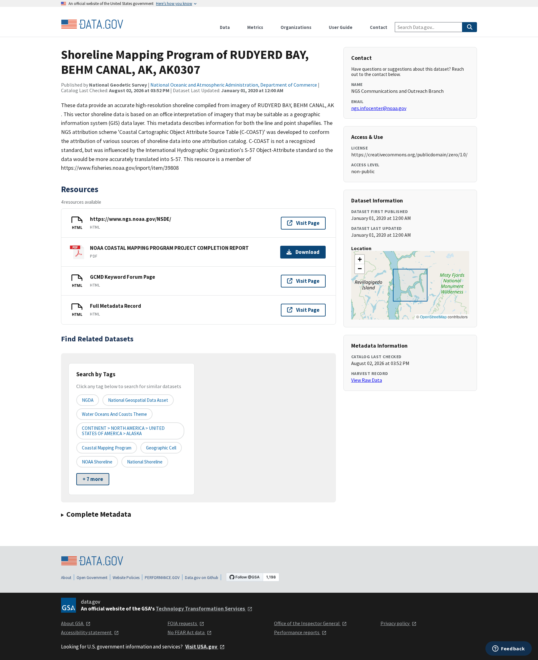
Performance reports (297, 632)
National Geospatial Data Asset (138, 400)
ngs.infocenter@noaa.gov (378, 108)
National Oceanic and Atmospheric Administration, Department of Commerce (233, 85)
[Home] (92, 24)
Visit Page (307, 223)
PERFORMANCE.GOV (162, 577)
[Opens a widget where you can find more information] (508, 649)
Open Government (92, 577)
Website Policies (126, 577)
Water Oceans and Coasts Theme (114, 414)
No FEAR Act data (186, 632)
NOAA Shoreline (97, 462)
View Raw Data (366, 380)
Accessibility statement (87, 632)
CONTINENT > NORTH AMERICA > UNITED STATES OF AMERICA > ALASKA (123, 430)
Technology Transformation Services (201, 608)
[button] (359, 259)
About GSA (72, 623)
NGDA (87, 400)
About (66, 577)
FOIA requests (183, 623)
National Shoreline (145, 462)
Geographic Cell (161, 448)
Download (307, 252)
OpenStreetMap (433, 316)
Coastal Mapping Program (106, 448)
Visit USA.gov (201, 646)
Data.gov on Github (201, 577)
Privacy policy (395, 623)
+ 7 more (93, 479)
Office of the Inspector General (307, 623)
